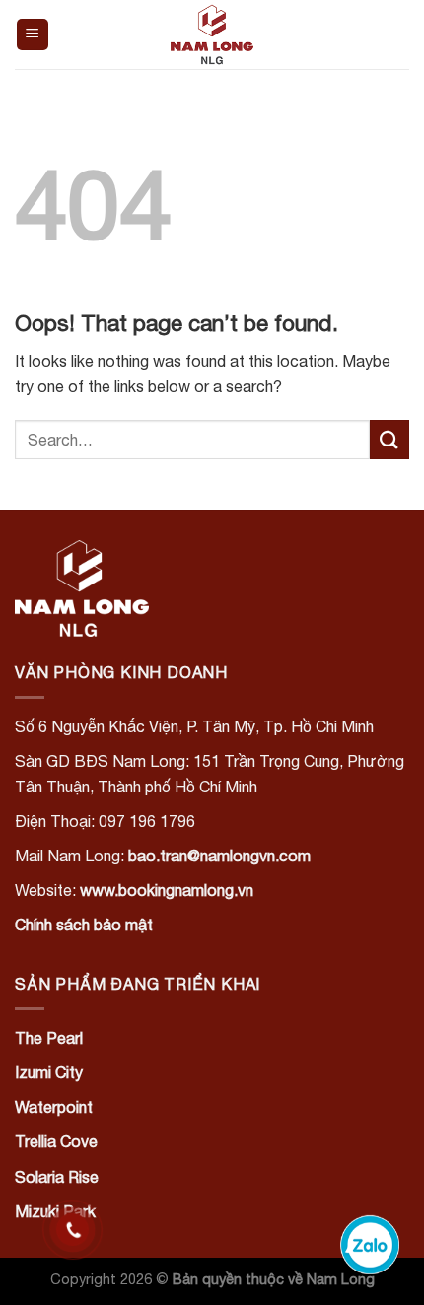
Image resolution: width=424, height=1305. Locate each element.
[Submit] (389, 439)
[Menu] (33, 35)
